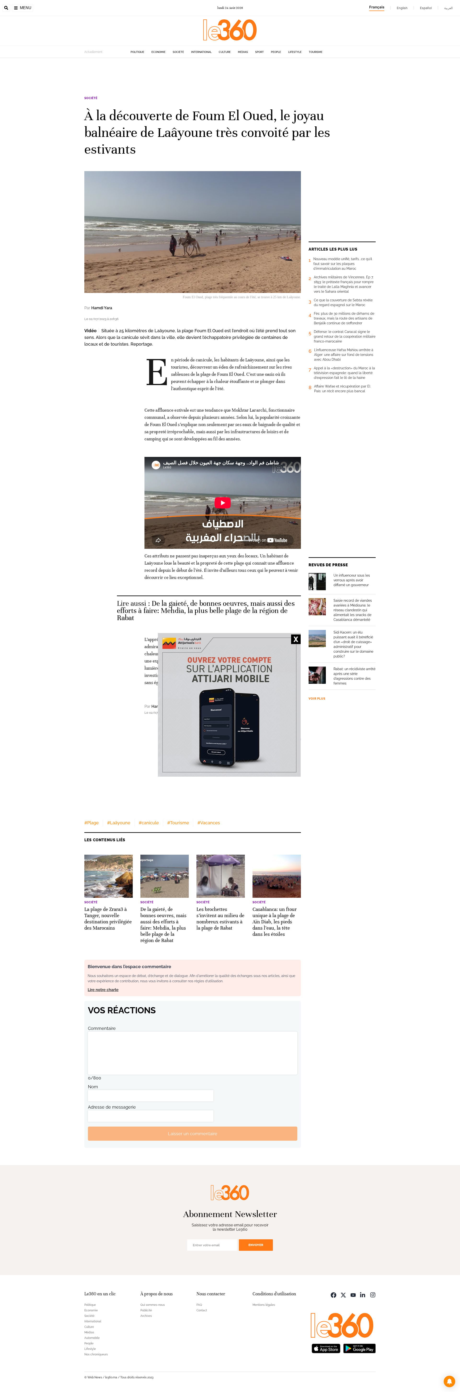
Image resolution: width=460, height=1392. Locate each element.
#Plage (91, 822)
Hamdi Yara (101, 308)
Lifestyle (295, 52)
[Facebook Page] (333, 1294)
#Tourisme (178, 822)
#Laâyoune (118, 822)
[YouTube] (353, 1294)
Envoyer (255, 1245)
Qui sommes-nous (152, 1305)
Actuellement (93, 52)
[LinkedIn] (363, 1294)
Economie (158, 52)
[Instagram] (373, 1294)
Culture (225, 52)
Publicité (146, 1310)
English (402, 8)
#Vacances (208, 822)
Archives (146, 1316)
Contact (201, 1310)
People (276, 52)
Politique (137, 52)
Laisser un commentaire (192, 1133)
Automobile (92, 1338)
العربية (448, 8)
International (201, 52)
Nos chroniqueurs (96, 1354)
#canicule (149, 822)
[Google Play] (359, 1348)
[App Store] (326, 1348)
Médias (243, 52)
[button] (449, 1381)
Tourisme (315, 52)
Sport (259, 52)
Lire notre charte (103, 990)
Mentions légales (264, 1305)
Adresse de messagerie (112, 1107)
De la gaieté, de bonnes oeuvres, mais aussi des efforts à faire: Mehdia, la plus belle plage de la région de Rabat (206, 610)
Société (178, 52)
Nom (93, 1086)
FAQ (199, 1305)
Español (426, 8)
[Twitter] (343, 1294)
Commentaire (102, 1028)
